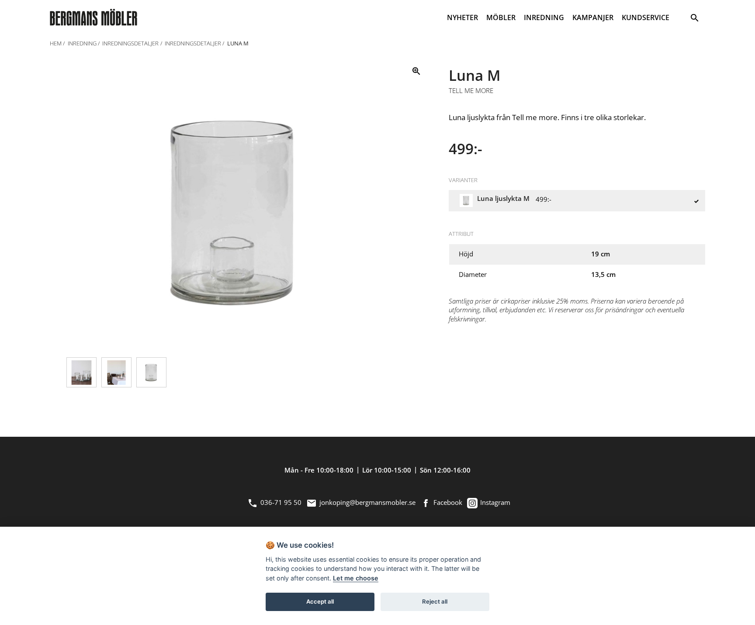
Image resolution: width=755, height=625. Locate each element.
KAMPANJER (592, 17)
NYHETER (462, 17)
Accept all (320, 601)
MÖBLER (501, 17)
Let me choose (355, 578)
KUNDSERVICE (645, 17)
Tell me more (471, 91)
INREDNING (544, 17)
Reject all (434, 601)
